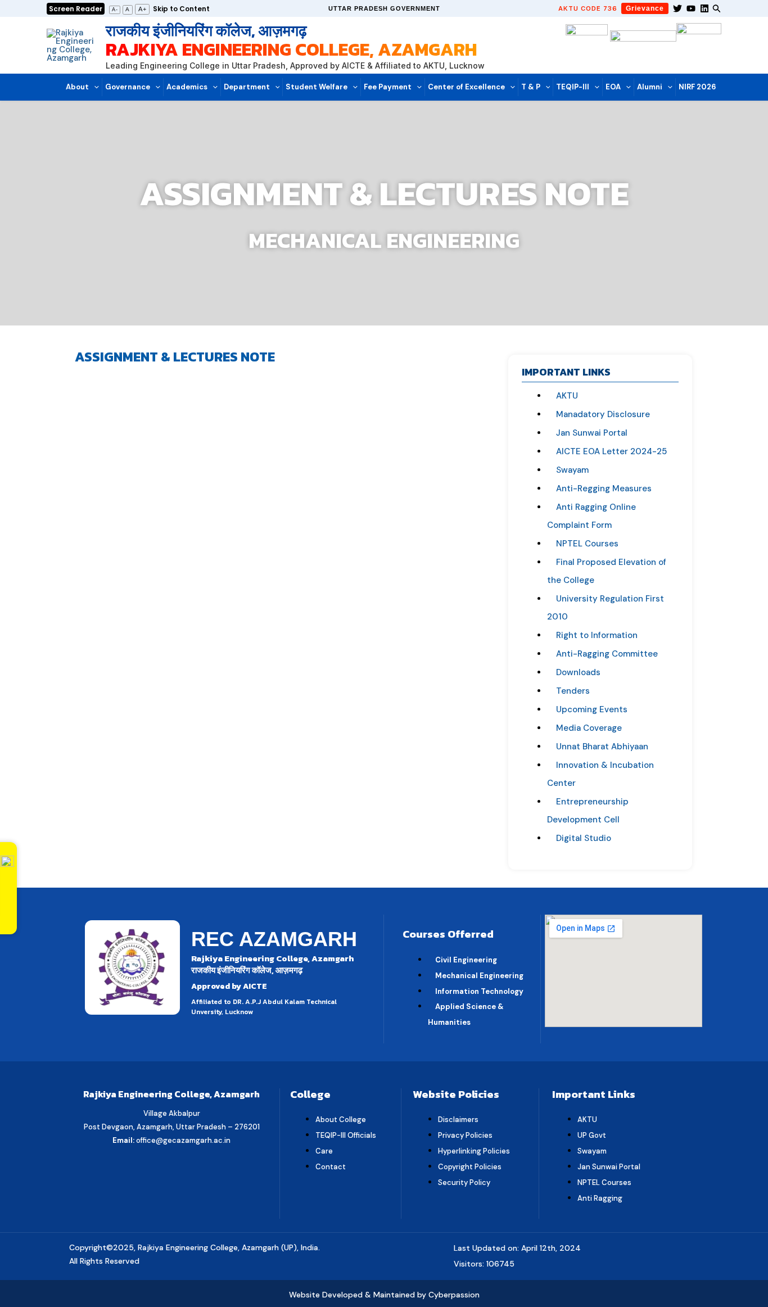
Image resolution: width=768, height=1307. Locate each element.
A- (115, 9)
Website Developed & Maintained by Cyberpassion (384, 1295)
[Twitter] (677, 8)
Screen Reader (75, 8)
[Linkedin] (704, 8)
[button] (384, 8)
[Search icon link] (716, 10)
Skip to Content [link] (181, 8)
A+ (142, 9)
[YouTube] (691, 8)
